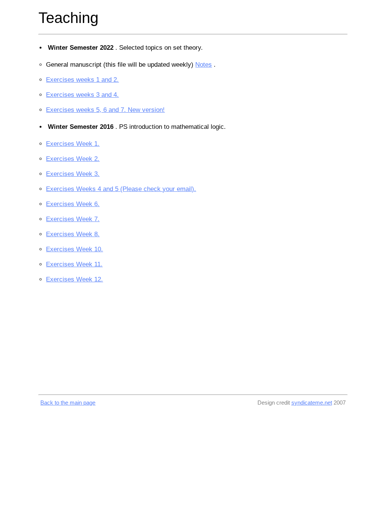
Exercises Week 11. (74, 264)
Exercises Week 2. (73, 158)
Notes (203, 64)
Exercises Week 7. (73, 219)
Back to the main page (67, 402)
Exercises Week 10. (74, 249)
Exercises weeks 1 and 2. (82, 79)
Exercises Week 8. (73, 234)
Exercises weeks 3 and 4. (82, 94)
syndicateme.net (311, 402)
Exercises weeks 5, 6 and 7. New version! (105, 109)
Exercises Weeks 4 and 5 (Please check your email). (121, 189)
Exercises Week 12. (74, 279)
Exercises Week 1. (73, 143)
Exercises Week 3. (73, 173)
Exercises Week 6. (73, 204)
